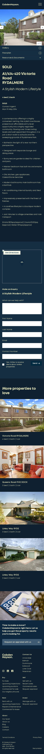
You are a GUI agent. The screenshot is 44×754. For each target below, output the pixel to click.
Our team (6, 719)
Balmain (25, 660)
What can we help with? (13, 300)
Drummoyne (27, 663)
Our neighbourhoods (10, 691)
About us (5, 721)
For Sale (5, 681)
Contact (5, 730)
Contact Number (10, 351)
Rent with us (7, 701)
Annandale (26, 658)
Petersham (26, 671)
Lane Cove (26, 668)
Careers (5, 727)
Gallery (5, 48)
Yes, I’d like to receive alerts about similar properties (15, 364)
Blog (4, 724)
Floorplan (6, 53)
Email (4, 340)
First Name (7, 318)
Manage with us (29, 701)
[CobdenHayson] (10, 4)
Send (35, 363)
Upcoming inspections (11, 683)
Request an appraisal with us (18, 642)
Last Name (7, 329)
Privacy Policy (37, 737)
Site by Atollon (37, 748)
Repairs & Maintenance (11, 706)
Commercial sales (30, 686)
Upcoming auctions (10, 686)
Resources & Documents (13, 58)
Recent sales (28, 683)
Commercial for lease (11, 709)
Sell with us (27, 681)
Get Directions (12, 253)
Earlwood (26, 666)
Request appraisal (30, 689)
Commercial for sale (10, 689)
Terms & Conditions (8, 737)
